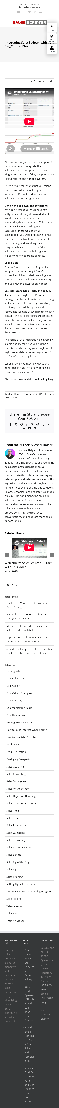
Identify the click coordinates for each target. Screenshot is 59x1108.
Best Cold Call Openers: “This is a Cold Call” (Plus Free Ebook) (30, 1003)
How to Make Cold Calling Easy (35, 379)
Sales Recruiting (15, 840)
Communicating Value (19, 708)
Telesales (11, 913)
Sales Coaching (15, 766)
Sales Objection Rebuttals (21, 803)
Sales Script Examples (19, 847)
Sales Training (14, 876)
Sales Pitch (12, 810)
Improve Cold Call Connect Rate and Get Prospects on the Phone (30, 1085)
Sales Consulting (16, 774)
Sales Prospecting (16, 825)
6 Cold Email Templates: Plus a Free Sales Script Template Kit (29, 1044)
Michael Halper (14, 394)
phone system (36, 178)
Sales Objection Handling (21, 796)
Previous (38, 81)
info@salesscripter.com (29, 7)
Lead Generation (16, 752)
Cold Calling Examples (19, 693)
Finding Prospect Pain (19, 722)
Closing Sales (14, 671)
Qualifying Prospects (18, 759)
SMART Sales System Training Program (29, 891)
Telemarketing (14, 906)
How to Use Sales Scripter (21, 737)
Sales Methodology (17, 788)
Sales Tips (12, 869)
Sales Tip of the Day (17, 862)
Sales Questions (15, 832)
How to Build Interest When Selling (26, 730)
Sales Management (17, 781)
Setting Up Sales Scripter (20, 884)
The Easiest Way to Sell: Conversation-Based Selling (29, 965)
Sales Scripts (13, 854)
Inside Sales (13, 744)
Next (49, 81)
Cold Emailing (14, 700)
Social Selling (13, 898)
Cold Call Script (15, 678)
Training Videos (15, 921)
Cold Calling (13, 685)
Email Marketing (15, 715)
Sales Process (14, 818)
